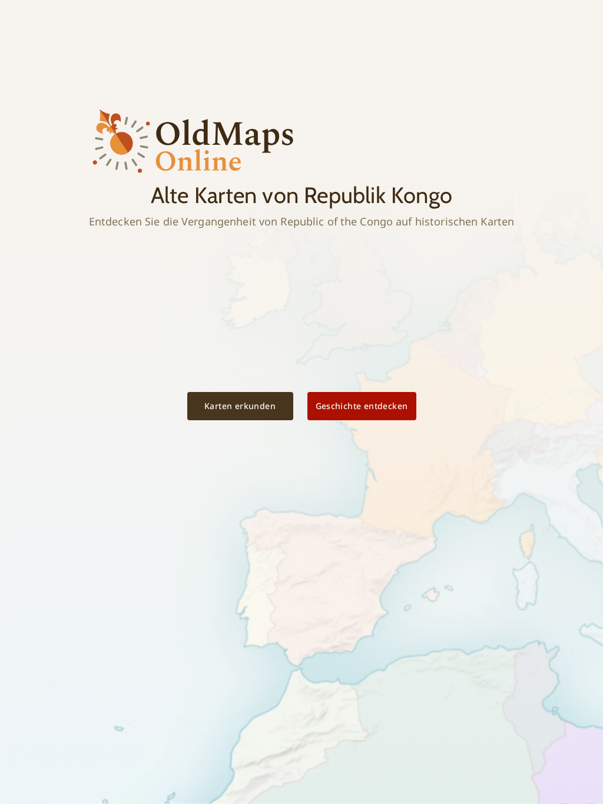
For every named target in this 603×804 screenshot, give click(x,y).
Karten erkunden (240, 405)
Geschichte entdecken (362, 405)
